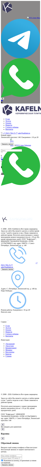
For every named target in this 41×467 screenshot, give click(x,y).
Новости (8, 332)
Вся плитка (9, 352)
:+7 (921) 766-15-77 (10, 133)
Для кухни (9, 346)
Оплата (8, 330)
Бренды (8, 354)
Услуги (8, 328)
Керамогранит (11, 348)
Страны (8, 356)
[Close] (3, 424)
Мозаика (8, 350)
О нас (7, 326)
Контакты (9, 336)
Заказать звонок (7, 144)
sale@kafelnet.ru (24, 133)
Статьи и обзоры (11, 334)
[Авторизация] (2, 158)
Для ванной (10, 344)
